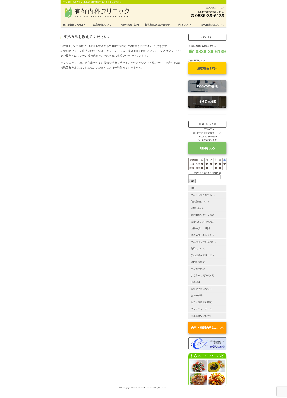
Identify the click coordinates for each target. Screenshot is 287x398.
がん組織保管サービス (203, 255)
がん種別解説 (198, 268)
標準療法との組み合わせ (157, 24)
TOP (193, 188)
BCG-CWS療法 (207, 86)
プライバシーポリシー (203, 309)
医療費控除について (201, 289)
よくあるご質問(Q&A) (202, 275)
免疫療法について (102, 24)
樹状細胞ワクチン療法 (203, 215)
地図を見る (207, 148)
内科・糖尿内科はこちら (207, 327)
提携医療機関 (207, 101)
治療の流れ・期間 (130, 24)
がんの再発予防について (204, 242)
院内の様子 (197, 295)
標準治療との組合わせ (203, 235)
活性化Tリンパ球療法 (202, 221)
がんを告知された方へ (74, 24)
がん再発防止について (212, 24)
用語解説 (195, 282)
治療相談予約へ (207, 68)
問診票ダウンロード (201, 315)
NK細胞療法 (197, 208)
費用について (185, 24)
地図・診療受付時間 (201, 302)
